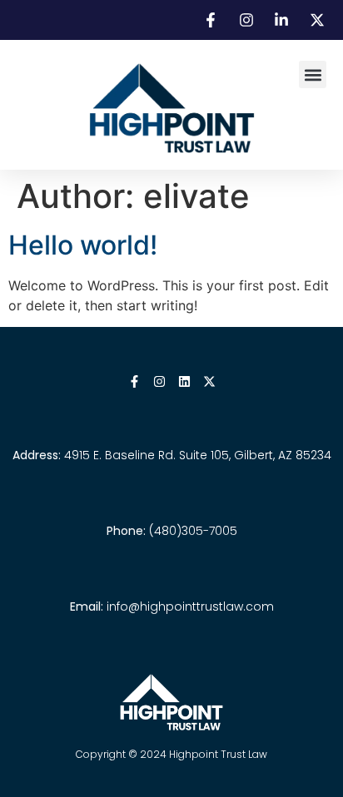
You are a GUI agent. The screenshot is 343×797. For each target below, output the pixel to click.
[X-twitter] (209, 381)
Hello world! (82, 245)
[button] (312, 74)
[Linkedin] (184, 381)
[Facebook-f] (134, 381)
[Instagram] (159, 381)
